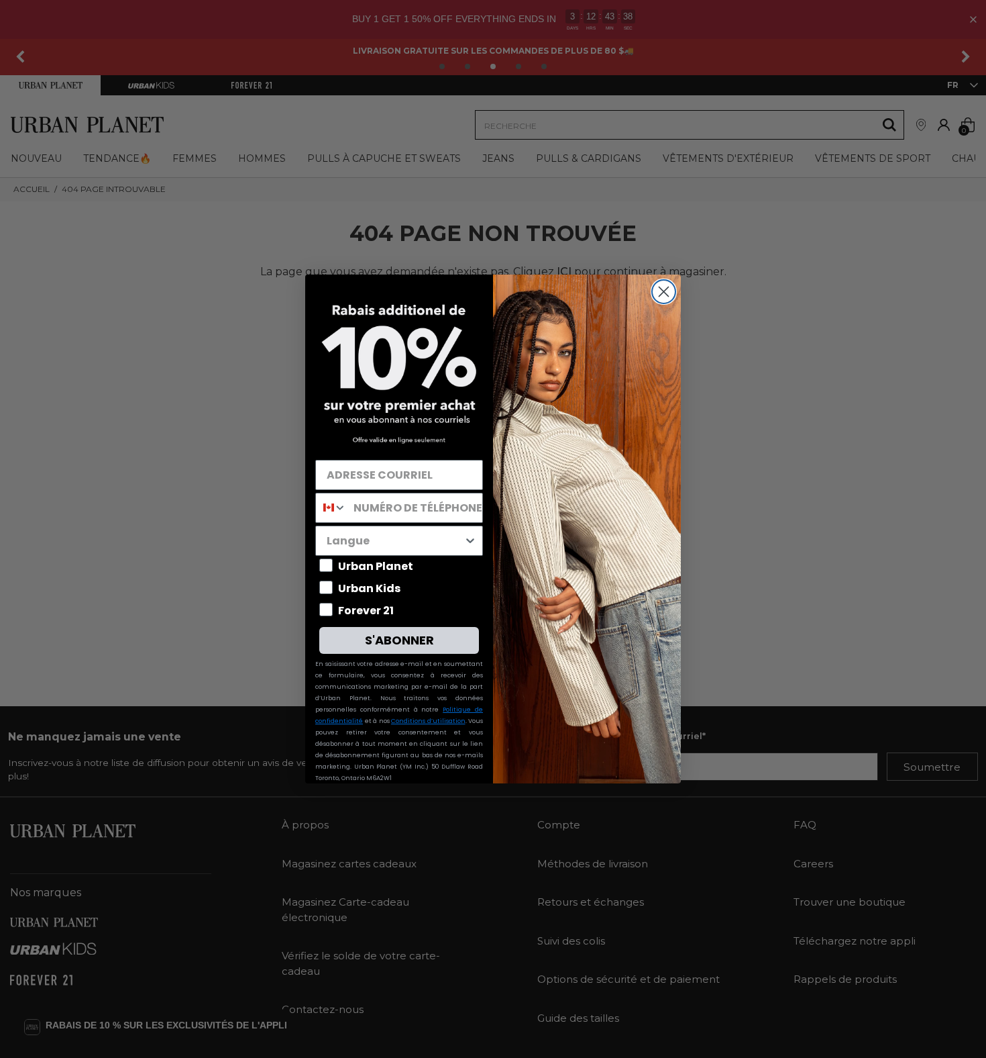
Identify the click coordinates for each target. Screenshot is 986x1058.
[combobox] (331, 507)
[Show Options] (470, 540)
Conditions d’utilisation (428, 721)
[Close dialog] (663, 291)
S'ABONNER (399, 640)
